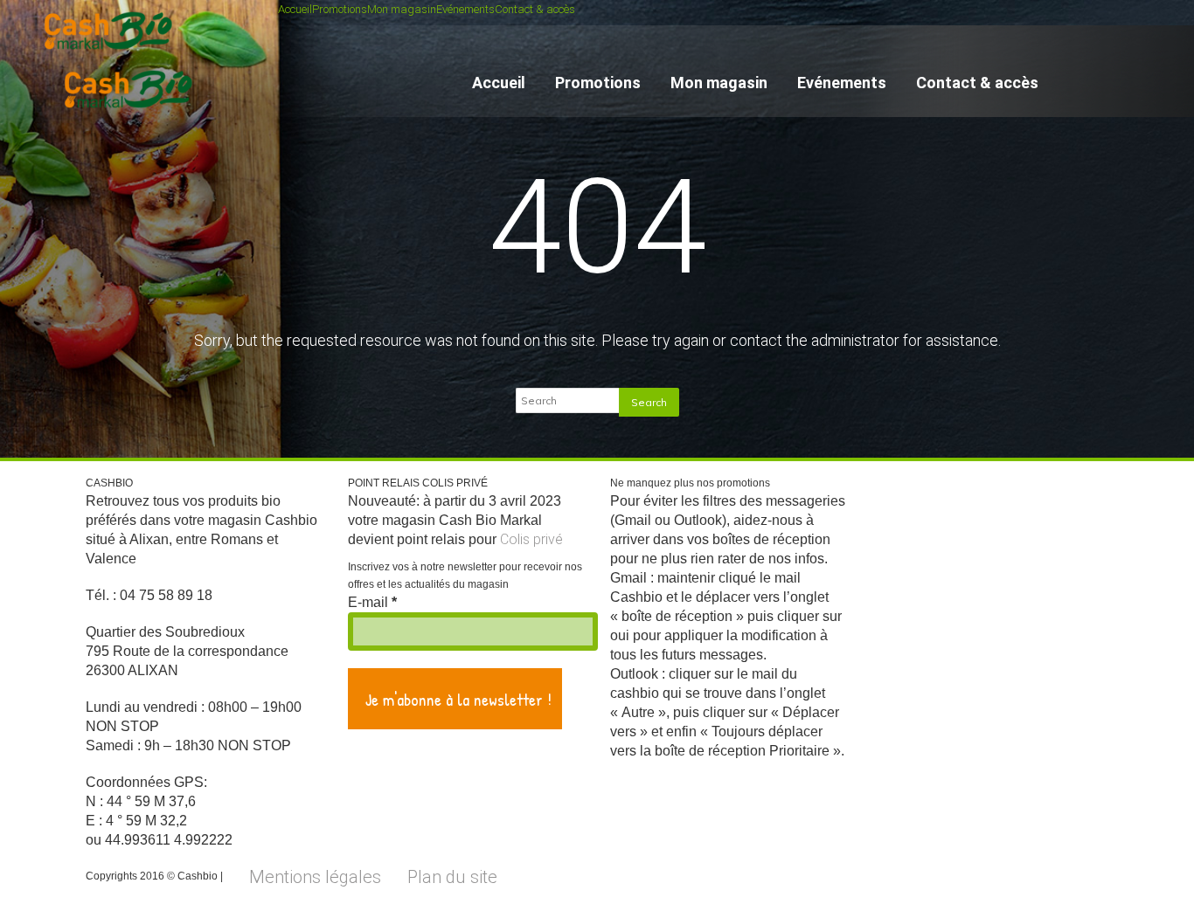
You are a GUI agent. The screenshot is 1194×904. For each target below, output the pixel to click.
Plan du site (452, 876)
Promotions (339, 9)
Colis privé (531, 539)
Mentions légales (315, 876)
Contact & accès (535, 9)
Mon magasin (401, 9)
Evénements (465, 9)
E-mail (372, 602)
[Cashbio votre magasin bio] (131, 116)
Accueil (295, 9)
